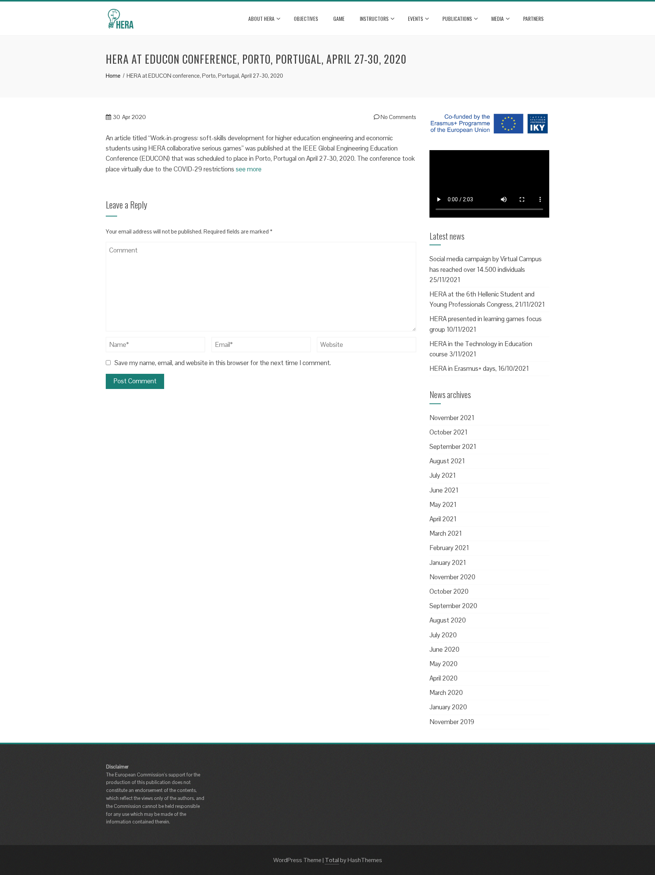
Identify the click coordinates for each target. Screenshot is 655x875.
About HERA (261, 18)
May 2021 (442, 504)
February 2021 (449, 548)
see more (249, 169)
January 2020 (448, 707)
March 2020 (446, 692)
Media (497, 18)
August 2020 (447, 620)
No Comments (397, 117)
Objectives (306, 18)
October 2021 (448, 432)
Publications (457, 18)
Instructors (374, 18)
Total (332, 860)
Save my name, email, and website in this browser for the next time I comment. (222, 363)
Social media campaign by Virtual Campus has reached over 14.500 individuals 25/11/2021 (485, 269)
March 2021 (445, 533)
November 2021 (451, 418)
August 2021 (447, 461)
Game (339, 18)
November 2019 (451, 722)
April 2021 (442, 519)
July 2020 (443, 635)
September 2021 (452, 446)
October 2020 (449, 591)
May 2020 (443, 664)
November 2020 (452, 577)
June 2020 (444, 649)
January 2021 (447, 562)
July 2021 (442, 475)
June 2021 (443, 490)
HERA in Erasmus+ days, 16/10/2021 (479, 368)
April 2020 (443, 678)
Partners (533, 18)
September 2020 (453, 606)
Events (415, 18)
